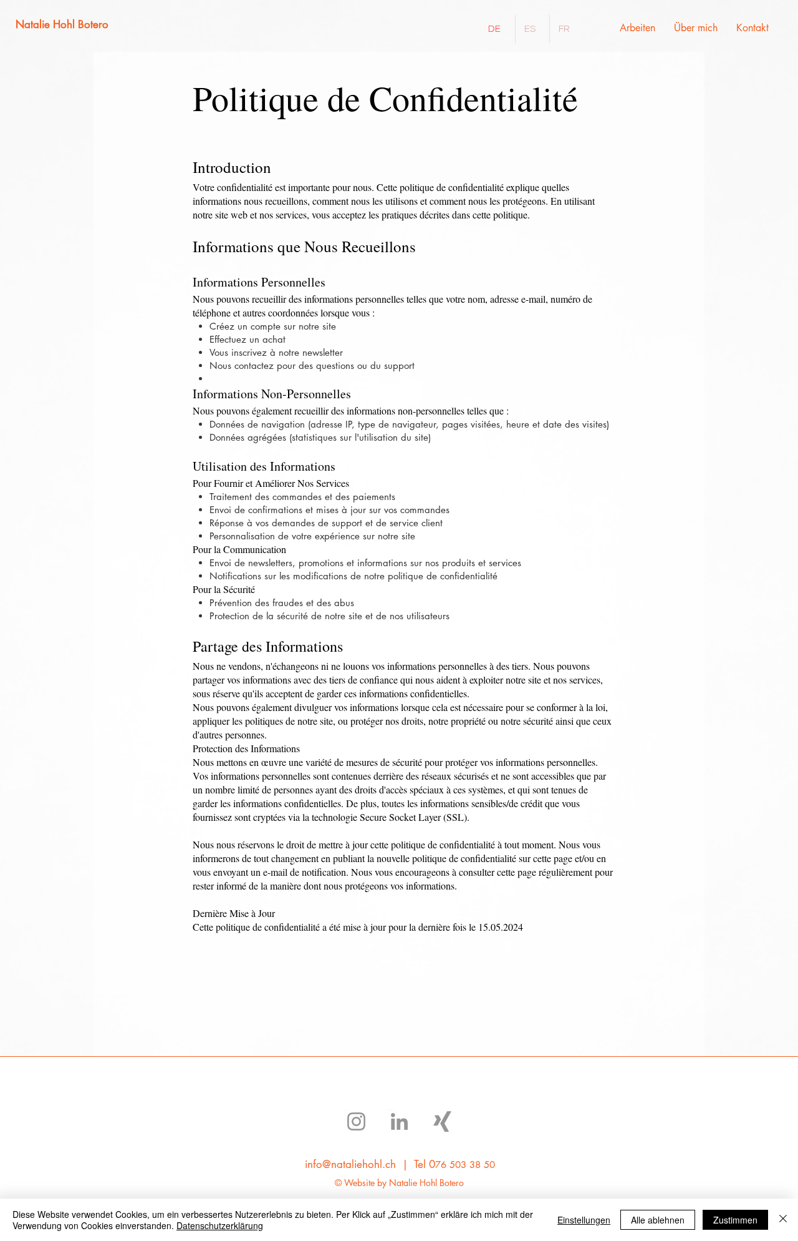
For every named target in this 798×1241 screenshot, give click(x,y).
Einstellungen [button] (583, 1220)
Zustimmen (735, 1220)
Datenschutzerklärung (219, 1225)
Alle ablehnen (658, 1220)
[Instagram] (356, 1121)
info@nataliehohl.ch (350, 1164)
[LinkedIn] (399, 1121)
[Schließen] (783, 1220)
